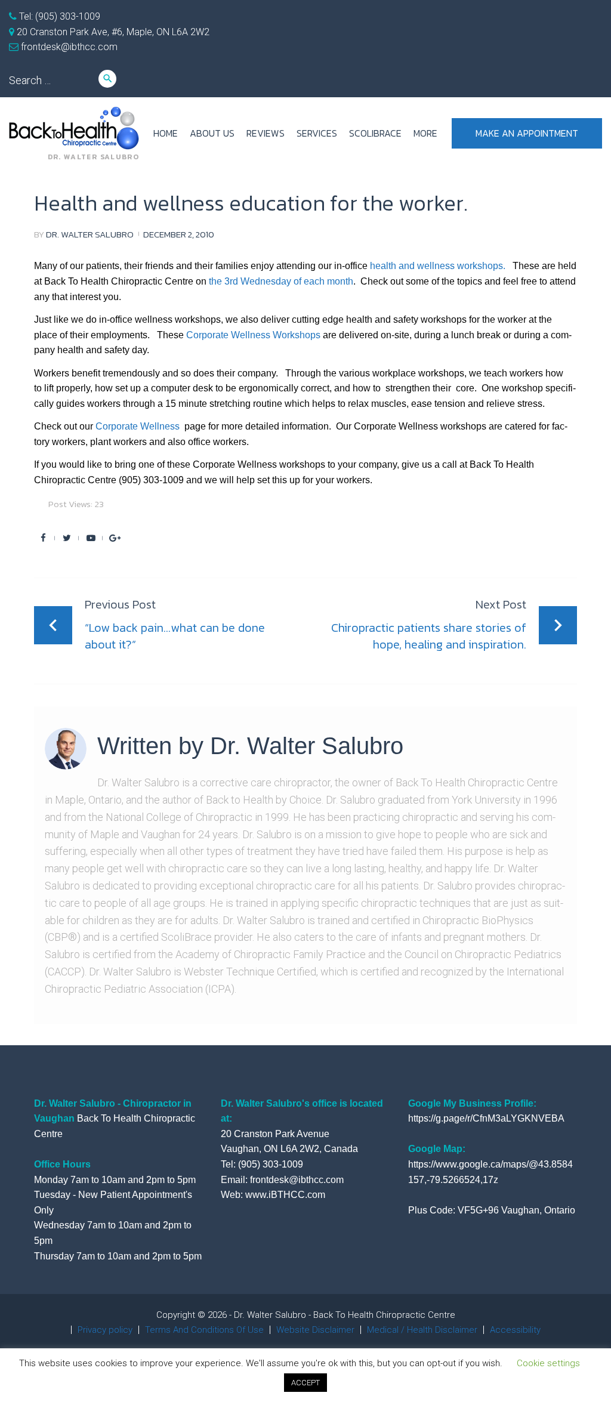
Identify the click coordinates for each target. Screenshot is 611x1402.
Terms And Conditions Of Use (204, 1329)
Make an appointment (527, 133)
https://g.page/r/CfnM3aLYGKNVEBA (486, 1118)
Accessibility (515, 1329)
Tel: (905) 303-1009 (58, 16)
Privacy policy (105, 1329)
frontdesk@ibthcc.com (68, 47)
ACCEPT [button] (305, 1382)
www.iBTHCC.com (285, 1195)
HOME (165, 133)
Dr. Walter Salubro (90, 234)
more (425, 133)
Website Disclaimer (315, 1329)
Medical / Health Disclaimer (422, 1329)
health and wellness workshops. (439, 266)
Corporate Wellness (138, 426)
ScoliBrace (375, 133)
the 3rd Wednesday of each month (281, 281)
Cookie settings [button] (548, 1363)
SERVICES (317, 133)
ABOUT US (212, 133)
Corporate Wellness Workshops (253, 335)
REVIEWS (265, 133)
